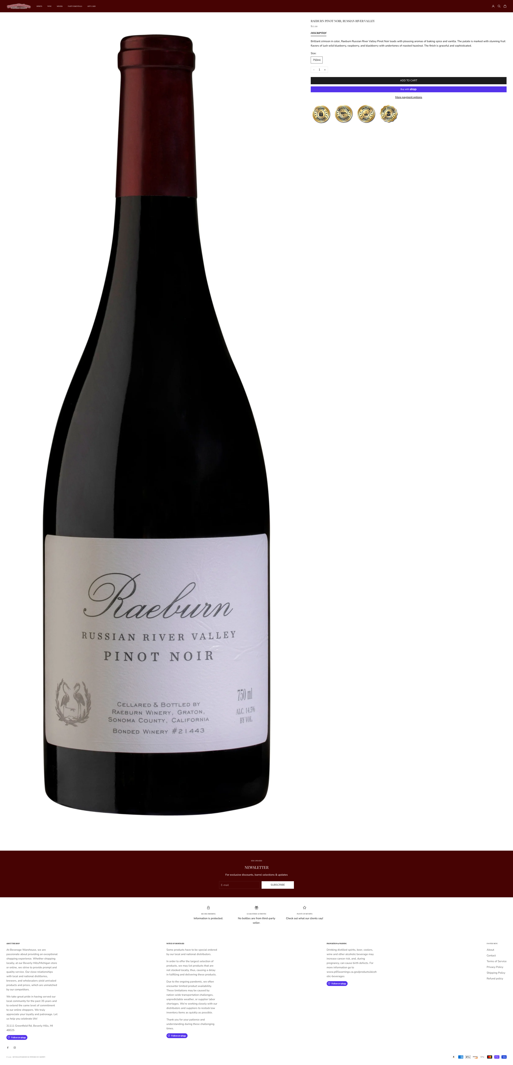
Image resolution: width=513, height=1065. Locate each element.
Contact (491, 955)
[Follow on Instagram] (14, 1047)
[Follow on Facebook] (7, 1047)
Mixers (60, 6)
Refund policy (495, 978)
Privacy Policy (495, 967)
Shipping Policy (496, 973)
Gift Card (91, 6)
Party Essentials (75, 6)
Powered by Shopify (37, 1057)
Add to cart (408, 80)
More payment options (408, 97)
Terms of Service (497, 961)
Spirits (39, 6)
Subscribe (278, 885)
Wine (49, 6)
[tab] (318, 33)
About (490, 950)
